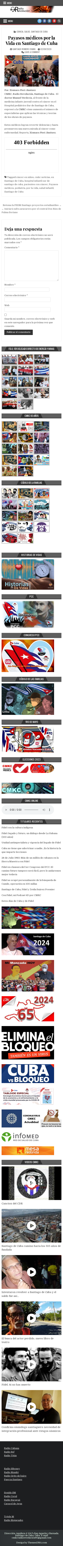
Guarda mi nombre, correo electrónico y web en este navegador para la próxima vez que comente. (29, 322)
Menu (9, 3)
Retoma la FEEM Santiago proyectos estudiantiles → (32, 205)
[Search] (59, 21)
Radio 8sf (9, 1452)
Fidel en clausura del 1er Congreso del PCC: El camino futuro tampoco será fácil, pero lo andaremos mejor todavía (31, 871)
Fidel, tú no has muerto (16, 1384)
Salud (27, 31)
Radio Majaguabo (13, 1520)
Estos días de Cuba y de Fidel (18, 901)
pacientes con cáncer (36, 184)
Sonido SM (10, 1492)
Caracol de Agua (13, 1503)
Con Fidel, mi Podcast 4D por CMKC (21, 895)
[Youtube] (54, 21)
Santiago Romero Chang (24, 49)
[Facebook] (44, 21)
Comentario (11, 247)
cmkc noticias (42, 177)
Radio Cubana (11, 1448)
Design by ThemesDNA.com (31, 1542)
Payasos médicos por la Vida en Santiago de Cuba (32, 40)
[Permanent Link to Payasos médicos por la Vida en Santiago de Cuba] (31, 70)
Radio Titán (10, 1455)
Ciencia (20, 31)
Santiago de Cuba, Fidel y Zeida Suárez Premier (28, 889)
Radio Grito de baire (15, 1475)
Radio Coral (10, 1496)
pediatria (20, 188)
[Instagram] (49, 21)
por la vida (32, 188)
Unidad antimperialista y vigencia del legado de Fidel (31, 842)
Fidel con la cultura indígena (17, 827)
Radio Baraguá (12, 1500)
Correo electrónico (16, 295)
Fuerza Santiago (13, 1479)
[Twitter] (39, 21)
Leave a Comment (32, 52)
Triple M (9, 1516)
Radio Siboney (12, 1468)
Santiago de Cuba (39, 31)
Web (6, 305)
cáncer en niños (25, 177)
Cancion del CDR (12, 1203)
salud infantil (46, 188)
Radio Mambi (11, 1472)
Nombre (10, 284)
